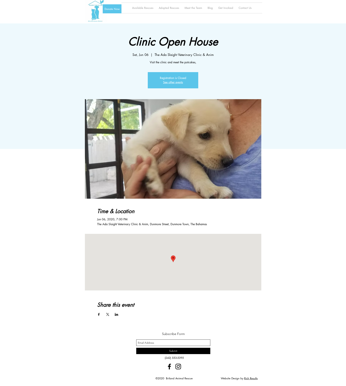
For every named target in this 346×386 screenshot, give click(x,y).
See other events (173, 82)
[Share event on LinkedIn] (116, 314)
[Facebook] (169, 366)
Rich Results (251, 378)
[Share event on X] (107, 314)
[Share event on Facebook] (99, 314)
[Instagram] (178, 366)
